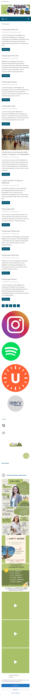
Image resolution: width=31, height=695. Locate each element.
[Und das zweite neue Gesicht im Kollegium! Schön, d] (15, 493)
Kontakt (4, 419)
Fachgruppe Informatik (10, 56)
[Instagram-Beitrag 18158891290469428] (15, 577)
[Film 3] (15, 662)
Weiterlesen (6, 49)
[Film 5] (15, 605)
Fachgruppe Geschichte (10, 255)
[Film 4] (15, 634)
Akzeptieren (16, 685)
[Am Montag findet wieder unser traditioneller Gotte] (15, 549)
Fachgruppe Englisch (9, 82)
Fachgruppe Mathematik (11, 231)
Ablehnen (15, 689)
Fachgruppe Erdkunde (10, 29)
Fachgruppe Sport (8, 209)
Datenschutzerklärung (15, 692)
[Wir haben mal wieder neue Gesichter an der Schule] (15, 521)
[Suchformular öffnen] (28, 19)
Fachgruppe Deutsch (9, 279)
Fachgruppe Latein (8, 106)
